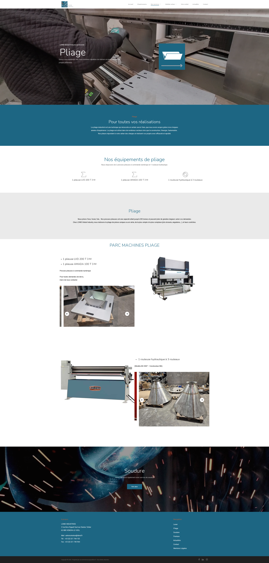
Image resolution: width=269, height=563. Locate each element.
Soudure (176, 532)
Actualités (177, 540)
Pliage (175, 528)
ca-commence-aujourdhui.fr (88, 559)
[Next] (127, 314)
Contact (176, 544)
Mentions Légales (180, 548)
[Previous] (67, 314)
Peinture (176, 536)
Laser (175, 524)
